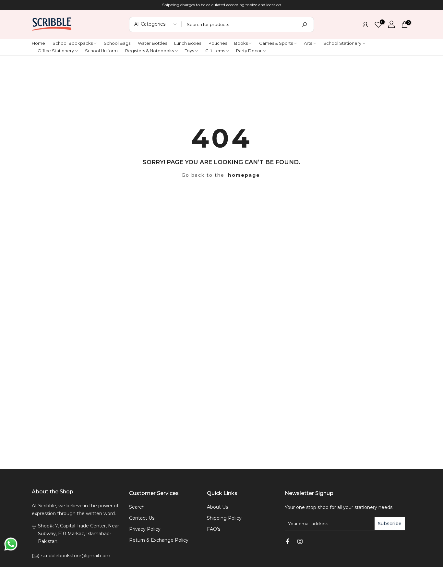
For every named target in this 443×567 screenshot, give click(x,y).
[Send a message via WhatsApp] (10, 544)
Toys (189, 50)
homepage (244, 175)
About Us (217, 507)
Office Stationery (56, 50)
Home (38, 43)
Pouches (218, 43)
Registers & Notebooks (149, 50)
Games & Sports (276, 43)
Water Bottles (152, 43)
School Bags (117, 43)
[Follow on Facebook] (288, 541)
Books (241, 43)
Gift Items (215, 50)
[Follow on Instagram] (300, 541)
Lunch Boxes (187, 43)
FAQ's (213, 529)
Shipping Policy (224, 518)
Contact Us (141, 518)
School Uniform (101, 50)
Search (137, 507)
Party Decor (249, 50)
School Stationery (342, 43)
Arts (308, 43)
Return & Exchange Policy (158, 540)
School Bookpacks (73, 43)
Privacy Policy (145, 529)
